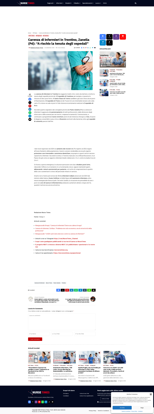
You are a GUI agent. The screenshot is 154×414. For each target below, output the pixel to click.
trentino (64, 282)
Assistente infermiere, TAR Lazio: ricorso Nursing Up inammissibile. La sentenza (117, 74)
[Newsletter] (52, 402)
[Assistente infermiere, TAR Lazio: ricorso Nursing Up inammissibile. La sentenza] (104, 72)
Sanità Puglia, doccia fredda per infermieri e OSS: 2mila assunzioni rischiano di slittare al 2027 (117, 84)
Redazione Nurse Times (36, 47)
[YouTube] (39, 402)
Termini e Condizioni (126, 411)
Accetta (122, 407)
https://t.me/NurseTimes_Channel (66, 238)
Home (29, 33)
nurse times (49, 282)
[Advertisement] (76, 19)
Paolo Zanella (57, 282)
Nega (142, 407)
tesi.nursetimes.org (61, 250)
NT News (35, 33)
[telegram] (46, 402)
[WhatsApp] (42, 402)
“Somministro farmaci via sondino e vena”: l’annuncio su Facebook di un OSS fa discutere (112, 61)
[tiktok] (49, 402)
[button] (151, 394)
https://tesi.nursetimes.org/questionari (67, 253)
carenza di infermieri (40, 282)
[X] (32, 402)
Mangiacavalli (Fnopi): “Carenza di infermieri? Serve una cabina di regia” (58, 225)
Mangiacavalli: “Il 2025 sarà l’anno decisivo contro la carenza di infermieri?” (60, 234)
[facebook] (29, 402)
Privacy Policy (134, 411)
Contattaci (140, 411)
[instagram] (36, 402)
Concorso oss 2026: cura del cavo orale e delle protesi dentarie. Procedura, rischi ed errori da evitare (117, 92)
